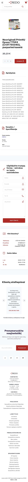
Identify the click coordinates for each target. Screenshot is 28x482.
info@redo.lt (21, 243)
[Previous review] (3, 300)
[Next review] (24, 300)
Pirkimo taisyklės (14, 422)
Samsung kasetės (14, 464)
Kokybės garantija (14, 420)
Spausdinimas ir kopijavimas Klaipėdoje (14, 408)
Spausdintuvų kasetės (14, 437)
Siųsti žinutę (14, 220)
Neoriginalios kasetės (14, 468)
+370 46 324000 (20, 240)
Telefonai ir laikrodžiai (14, 445)
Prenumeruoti (22, 348)
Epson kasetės (14, 460)
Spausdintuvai (14, 435)
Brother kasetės (14, 462)
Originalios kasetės (14, 466)
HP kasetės (14, 456)
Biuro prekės (14, 439)
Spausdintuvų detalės (14, 470)
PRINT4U (4, 137)
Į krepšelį (19, 61)
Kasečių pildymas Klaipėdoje (14, 406)
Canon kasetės (14, 458)
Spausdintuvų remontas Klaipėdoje (14, 404)
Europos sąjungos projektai (14, 427)
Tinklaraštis (14, 418)
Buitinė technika (14, 443)
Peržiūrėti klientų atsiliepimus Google (14, 317)
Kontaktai (14, 416)
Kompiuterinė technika (14, 441)
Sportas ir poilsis (14, 447)
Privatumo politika (14, 425)
